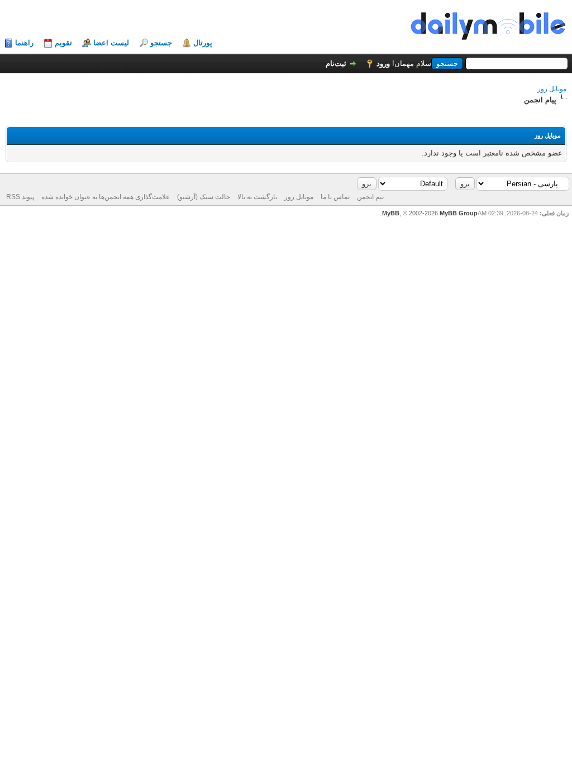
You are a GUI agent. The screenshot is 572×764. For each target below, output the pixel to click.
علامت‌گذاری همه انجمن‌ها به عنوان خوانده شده (105, 197)
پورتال (202, 43)
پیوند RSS (20, 197)
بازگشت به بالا (257, 197)
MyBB (390, 213)
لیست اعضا (111, 43)
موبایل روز (551, 89)
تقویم (63, 43)
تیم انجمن (370, 197)
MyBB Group (459, 213)
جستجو (161, 43)
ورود (383, 63)
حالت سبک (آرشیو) (203, 197)
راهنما (24, 43)
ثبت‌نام (336, 63)
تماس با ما (335, 197)
